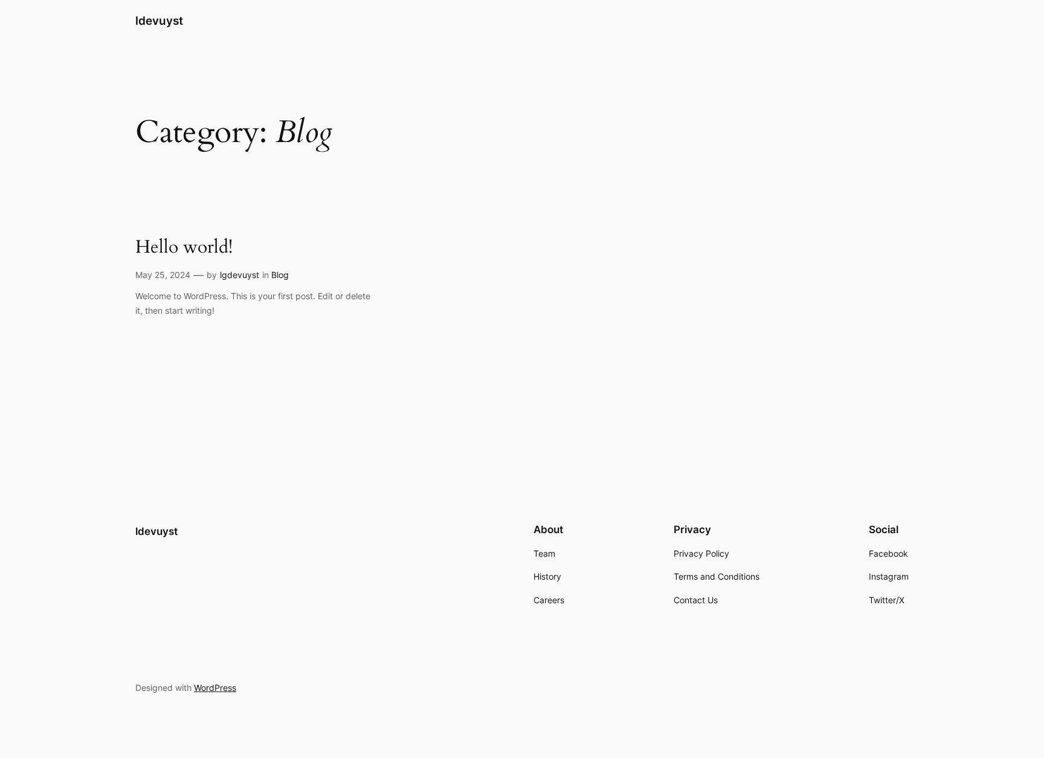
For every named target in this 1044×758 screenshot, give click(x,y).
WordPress (215, 687)
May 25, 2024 (162, 275)
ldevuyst (159, 20)
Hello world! (184, 248)
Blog (280, 275)
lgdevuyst (239, 275)
